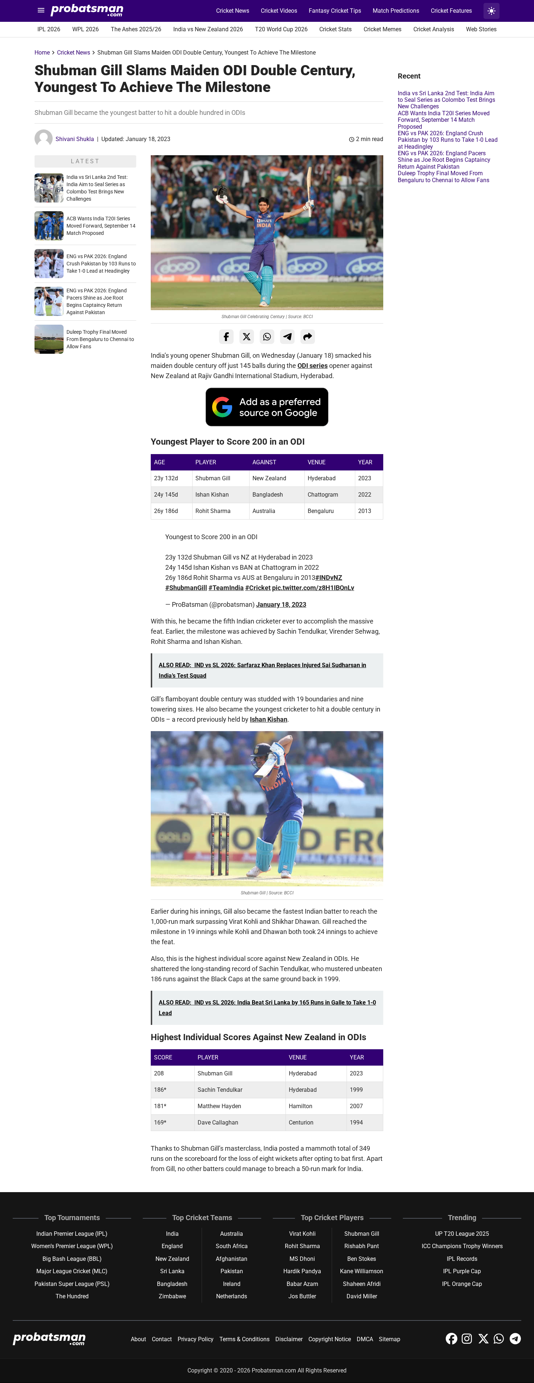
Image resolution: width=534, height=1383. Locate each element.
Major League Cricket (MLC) (72, 1271)
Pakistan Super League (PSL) (72, 1283)
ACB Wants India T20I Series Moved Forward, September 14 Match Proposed (100, 226)
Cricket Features (451, 10)
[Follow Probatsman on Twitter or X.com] (484, 1342)
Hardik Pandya (302, 1271)
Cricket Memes (382, 29)
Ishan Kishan (268, 719)
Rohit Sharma (302, 1246)
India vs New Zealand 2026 (208, 29)
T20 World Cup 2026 (281, 29)
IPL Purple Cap (462, 1271)
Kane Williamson (361, 1271)
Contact (162, 1339)
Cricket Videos (279, 10)
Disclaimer (289, 1339)
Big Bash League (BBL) (72, 1258)
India (172, 1233)
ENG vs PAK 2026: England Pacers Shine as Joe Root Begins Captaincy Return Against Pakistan (444, 160)
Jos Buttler (302, 1296)
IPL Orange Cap (462, 1283)
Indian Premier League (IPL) (72, 1233)
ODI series (313, 365)
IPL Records (462, 1258)
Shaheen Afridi (362, 1283)
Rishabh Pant (361, 1246)
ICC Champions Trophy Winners (462, 1246)
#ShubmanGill (186, 588)
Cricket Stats (335, 29)
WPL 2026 (85, 29)
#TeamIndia (226, 588)
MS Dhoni (302, 1258)
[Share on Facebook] (226, 336)
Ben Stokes (361, 1258)
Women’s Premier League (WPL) (72, 1246)
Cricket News (232, 10)
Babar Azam (302, 1283)
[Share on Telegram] (287, 336)
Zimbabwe (172, 1296)
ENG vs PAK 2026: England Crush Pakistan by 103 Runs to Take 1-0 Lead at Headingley (101, 263)
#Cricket (258, 588)
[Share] (307, 336)
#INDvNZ (328, 577)
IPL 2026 (48, 29)
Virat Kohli (302, 1233)
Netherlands (231, 1296)
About (138, 1339)
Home (42, 52)
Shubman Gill (361, 1233)
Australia (231, 1233)
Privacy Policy (196, 1339)
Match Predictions (396, 10)
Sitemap (389, 1339)
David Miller (362, 1296)
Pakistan (232, 1271)
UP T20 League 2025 (462, 1233)
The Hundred (72, 1296)
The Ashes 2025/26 (136, 29)
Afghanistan (231, 1258)
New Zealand (172, 1258)
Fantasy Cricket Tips (335, 10)
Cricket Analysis (433, 29)
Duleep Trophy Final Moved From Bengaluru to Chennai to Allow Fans (100, 339)
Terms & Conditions (244, 1339)
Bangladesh (172, 1283)
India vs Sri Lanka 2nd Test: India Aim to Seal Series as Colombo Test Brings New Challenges (446, 100)
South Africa (232, 1246)
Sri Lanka (172, 1271)
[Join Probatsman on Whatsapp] (500, 1342)
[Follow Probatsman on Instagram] (468, 1342)
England (172, 1246)
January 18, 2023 (281, 604)
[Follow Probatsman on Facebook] (452, 1342)
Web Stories (481, 29)
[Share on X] (246, 336)
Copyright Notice (329, 1339)
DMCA (365, 1339)
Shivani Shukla (75, 139)
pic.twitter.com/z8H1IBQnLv (313, 588)
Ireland (231, 1283)
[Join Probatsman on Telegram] (515, 1342)
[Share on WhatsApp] (267, 336)
